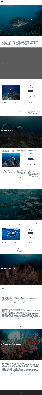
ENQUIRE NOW (31, 159)
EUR (31, 234)
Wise (25, 297)
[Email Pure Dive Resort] (34, 96)
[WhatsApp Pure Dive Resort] (27, 96)
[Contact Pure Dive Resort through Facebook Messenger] (31, 96)
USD (33, 234)
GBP (32, 234)
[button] (40, 1)
